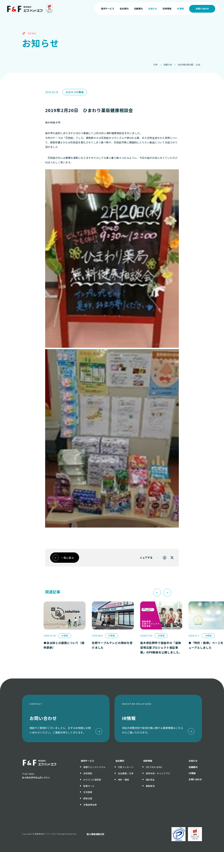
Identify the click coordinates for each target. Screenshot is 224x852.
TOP (155, 64)
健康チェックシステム (94, 767)
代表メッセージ (125, 767)
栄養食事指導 (90, 804)
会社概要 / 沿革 (126, 773)
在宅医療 (87, 792)
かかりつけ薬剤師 (92, 779)
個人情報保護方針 (95, 834)
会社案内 (119, 760)
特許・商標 (123, 779)
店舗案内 (193, 767)
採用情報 (147, 760)
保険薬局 (87, 773)
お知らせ (167, 64)
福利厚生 (150, 779)
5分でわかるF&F (154, 767)
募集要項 (150, 786)
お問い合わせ (202, 8)
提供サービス (87, 760)
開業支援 (87, 798)
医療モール (88, 786)
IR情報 (192, 773)
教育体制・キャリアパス (158, 773)
